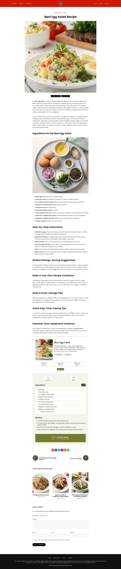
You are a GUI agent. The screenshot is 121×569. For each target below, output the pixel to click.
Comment (35, 519)
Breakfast (28, 3)
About (101, 3)
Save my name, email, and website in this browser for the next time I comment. (52, 540)
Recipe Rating (35, 515)
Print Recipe (66, 96)
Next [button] (87, 469)
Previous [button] (84, 469)
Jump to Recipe (56, 96)
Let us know (59, 439)
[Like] (52, 450)
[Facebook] (55, 450)
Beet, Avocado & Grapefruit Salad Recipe (60, 495)
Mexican (21, 3)
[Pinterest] (62, 450)
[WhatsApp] (68, 450)
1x (81, 385)
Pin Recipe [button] (68, 354)
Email (52, 532)
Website (72, 532)
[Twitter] (59, 450)
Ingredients (48, 380)
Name (34, 532)
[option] (40, 484)
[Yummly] (65, 450)
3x (84, 385)
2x (83, 385)
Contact (107, 3)
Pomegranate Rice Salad (41, 495)
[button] (83, 389)
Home (95, 3)
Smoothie (14, 3)
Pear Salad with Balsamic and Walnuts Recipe (80, 495)
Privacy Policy (57, 557)
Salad (65, 12)
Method (74, 380)
